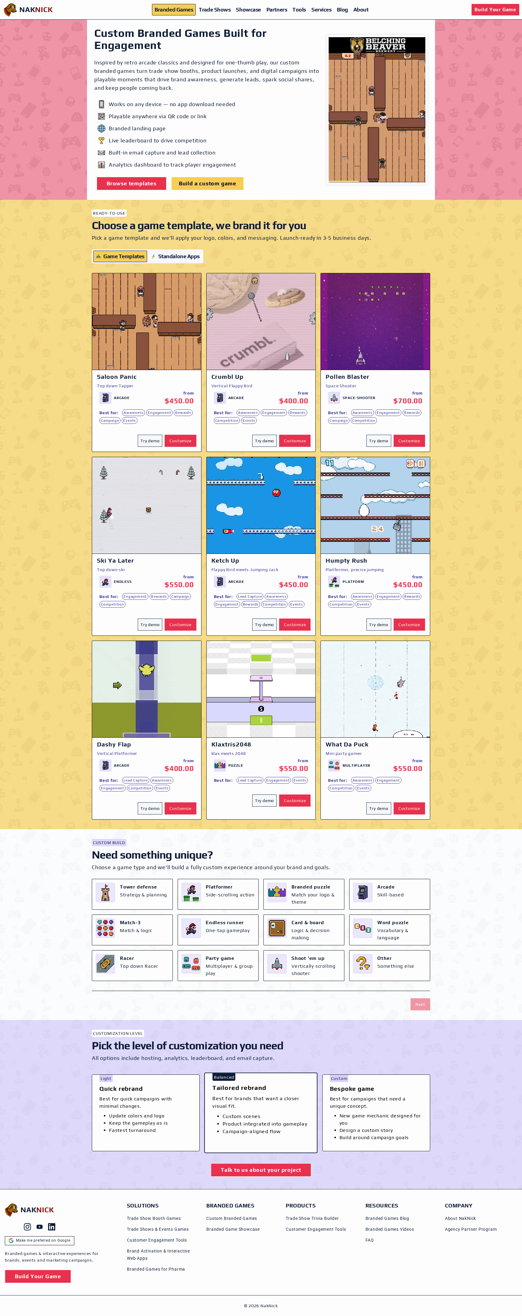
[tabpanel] (261, 546)
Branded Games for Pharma (156, 1269)
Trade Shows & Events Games (158, 1229)
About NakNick (460, 1218)
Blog (342, 9)
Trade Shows (214, 9)
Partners (276, 9)
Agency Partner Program (471, 1229)
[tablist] (147, 256)
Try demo (150, 440)
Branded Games (174, 9)
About (361, 9)
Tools (299, 9)
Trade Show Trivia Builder (312, 1218)
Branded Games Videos (390, 1229)
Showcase (248, 9)
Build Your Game (495, 9)
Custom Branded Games (231, 1218)
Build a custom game (207, 183)
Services (321, 9)
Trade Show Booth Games (154, 1218)
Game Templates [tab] (123, 256)
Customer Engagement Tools (157, 1240)
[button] (151, 441)
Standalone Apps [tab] (179, 256)
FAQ (370, 1240)
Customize (180, 440)
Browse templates (131, 183)
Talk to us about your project (261, 1170)
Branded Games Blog (387, 1218)
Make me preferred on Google (43, 1240)
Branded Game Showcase (233, 1229)
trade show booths (173, 71)
